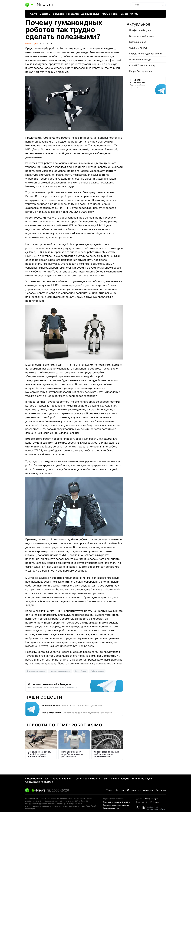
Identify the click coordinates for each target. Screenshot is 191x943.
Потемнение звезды (140, 59)
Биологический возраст (142, 36)
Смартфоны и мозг (36, 778)
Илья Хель (31, 43)
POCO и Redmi (109, 13)
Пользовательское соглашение (116, 805)
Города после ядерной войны (145, 53)
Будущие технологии (36, 671)
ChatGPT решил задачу (142, 65)
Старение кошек (61, 778)
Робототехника (97, 671)
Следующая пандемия (39, 781)
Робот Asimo (80, 671)
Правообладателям (111, 808)
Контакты (147, 790)
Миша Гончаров (151, 799)
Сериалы (45, 13)
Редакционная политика (113, 799)
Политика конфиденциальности (116, 802)
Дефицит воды (90, 13)
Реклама (161, 790)
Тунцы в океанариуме (116, 778)
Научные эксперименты (60, 671)
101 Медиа (154, 802)
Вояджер (58, 13)
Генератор (72, 13)
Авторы (120, 790)
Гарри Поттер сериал (141, 71)
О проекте (133, 790)
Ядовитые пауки (142, 778)
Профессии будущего (141, 30)
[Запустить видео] (74, 506)
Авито (33, 13)
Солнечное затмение (87, 778)
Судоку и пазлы (138, 48)
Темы (109, 790)
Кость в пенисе (137, 42)
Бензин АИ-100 (129, 13)
